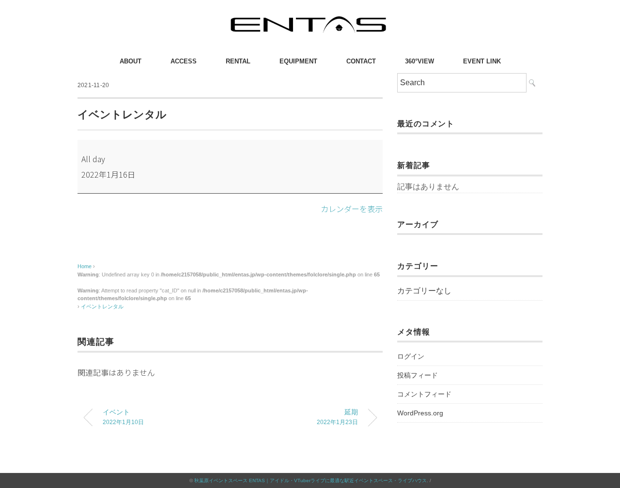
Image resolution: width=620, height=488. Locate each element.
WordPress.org (420, 413)
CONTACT (361, 61)
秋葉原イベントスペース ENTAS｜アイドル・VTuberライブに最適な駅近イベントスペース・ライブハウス (310, 480)
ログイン (410, 356)
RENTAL (238, 61)
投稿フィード (417, 375)
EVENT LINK (482, 61)
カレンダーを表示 (352, 208)
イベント (123, 417)
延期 (337, 417)
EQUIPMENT (298, 61)
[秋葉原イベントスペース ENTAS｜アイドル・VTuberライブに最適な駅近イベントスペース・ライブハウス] (310, 17)
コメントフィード (424, 394)
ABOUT (130, 61)
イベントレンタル (102, 306)
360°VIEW (419, 61)
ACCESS (183, 61)
